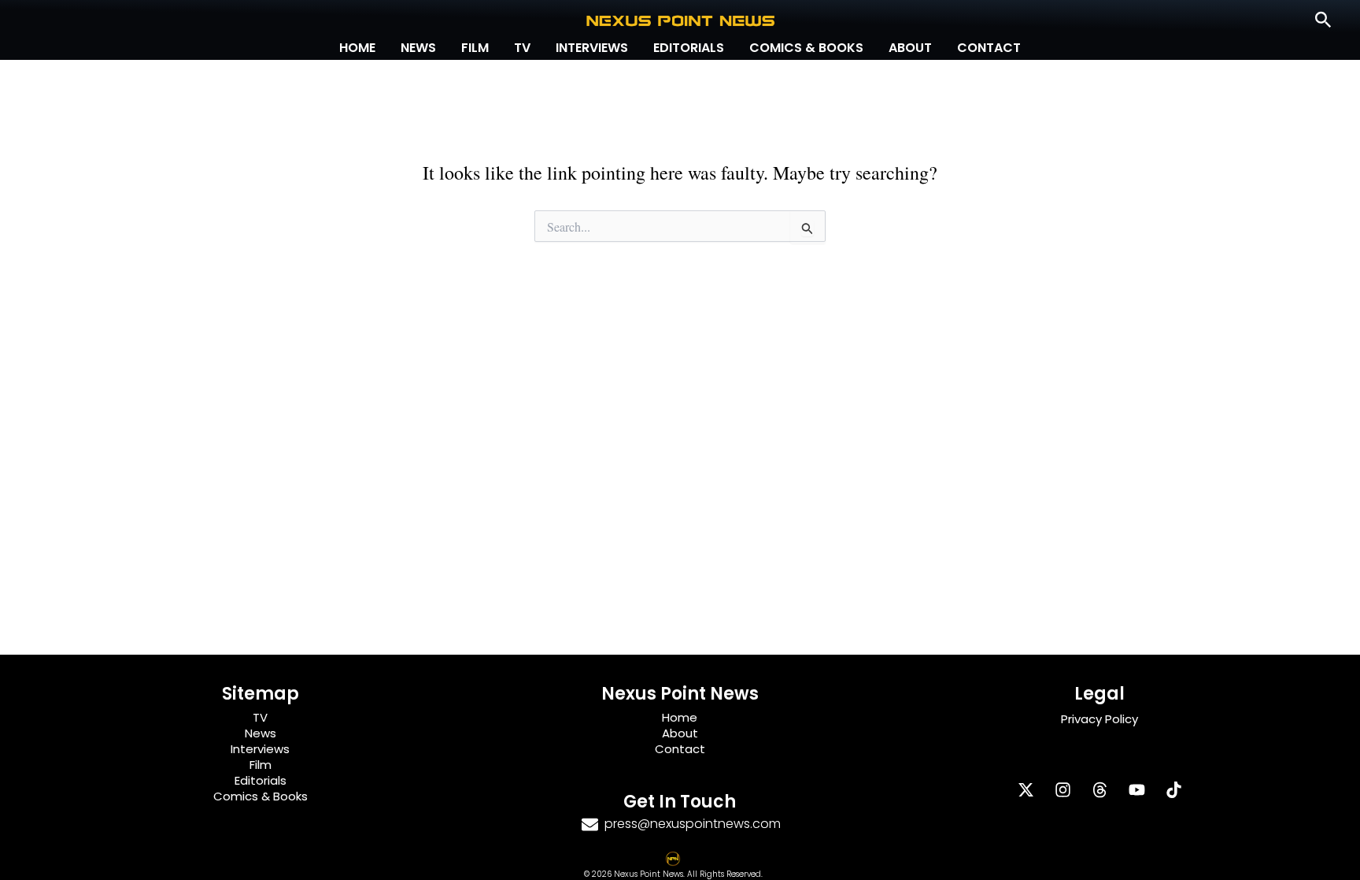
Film (475, 48)
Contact (989, 48)
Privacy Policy (1099, 719)
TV (522, 48)
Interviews (592, 48)
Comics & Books (806, 48)
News (418, 48)
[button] (1323, 20)
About (910, 48)
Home (357, 48)
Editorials (688, 48)
